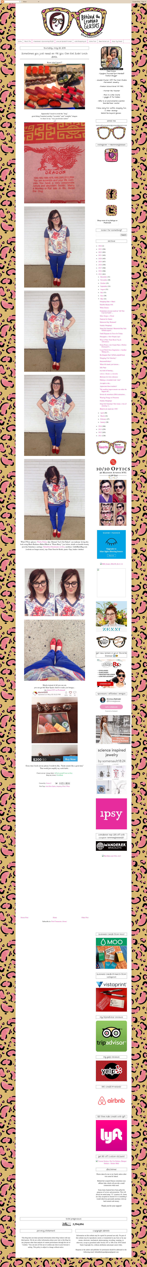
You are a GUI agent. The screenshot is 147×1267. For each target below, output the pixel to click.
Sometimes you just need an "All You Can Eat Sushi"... (112, 312)
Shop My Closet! (117, 41)
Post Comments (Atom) (59, 921)
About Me (27, 41)
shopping (59, 786)
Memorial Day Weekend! (108, 322)
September (104, 286)
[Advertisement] (111, 895)
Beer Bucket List (104, 41)
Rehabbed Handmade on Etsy (54, 547)
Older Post (85, 917)
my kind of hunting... (107, 370)
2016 (100, 271)
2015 (100, 274)
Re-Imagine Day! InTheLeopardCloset (112, 355)
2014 (100, 426)
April (102, 413)
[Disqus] (54, 822)
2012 (100, 432)
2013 (100, 429)
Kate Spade (52, 786)
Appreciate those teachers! (108, 386)
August (102, 289)
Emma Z (49, 783)
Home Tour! (92, 41)
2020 (100, 258)
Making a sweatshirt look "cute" (110, 380)
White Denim (104, 308)
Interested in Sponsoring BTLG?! (43, 41)
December (103, 277)
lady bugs (103, 367)
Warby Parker (42, 542)
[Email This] (60, 783)
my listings (111, 220)
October (103, 283)
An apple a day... (105, 383)
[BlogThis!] (62, 783)
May (102, 299)
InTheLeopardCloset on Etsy (63, 773)
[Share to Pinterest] (69, 783)
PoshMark (60, 775)
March (102, 416)
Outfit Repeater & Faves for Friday (111, 333)
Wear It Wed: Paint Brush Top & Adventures (110, 341)
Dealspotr (115, 711)
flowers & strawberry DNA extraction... (113, 394)
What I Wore (66, 786)
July (101, 292)
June (102, 296)
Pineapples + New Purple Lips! (110, 336)
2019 (100, 261)
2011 (100, 435)
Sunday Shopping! (106, 325)
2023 (100, 249)
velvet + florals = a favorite (109, 374)
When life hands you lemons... (110, 364)
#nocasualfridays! (105, 361)
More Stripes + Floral (107, 316)
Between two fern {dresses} (109, 377)
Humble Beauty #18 (106, 304)
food (47, 786)
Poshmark (107, 222)
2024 (100, 246)
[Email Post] (56, 783)
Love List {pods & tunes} (64, 41)
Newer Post (24, 917)
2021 (100, 255)
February (103, 419)
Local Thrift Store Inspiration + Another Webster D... (113, 351)
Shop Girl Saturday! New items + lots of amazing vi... (113, 405)
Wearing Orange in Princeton (109, 397)
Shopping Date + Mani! (107, 301)
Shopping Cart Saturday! (108, 358)
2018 (100, 265)
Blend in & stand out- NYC (109, 409)
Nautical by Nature (106, 319)
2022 (100, 252)
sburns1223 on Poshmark (56, 690)
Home (20, 41)
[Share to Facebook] (67, 783)
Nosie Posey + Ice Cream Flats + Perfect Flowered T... (113, 346)
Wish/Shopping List (80, 41)
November (104, 280)
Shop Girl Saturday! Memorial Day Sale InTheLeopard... (113, 329)
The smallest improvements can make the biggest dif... (113, 390)
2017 (100, 268)
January (103, 422)
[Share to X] (64, 783)
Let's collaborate (111, 707)
